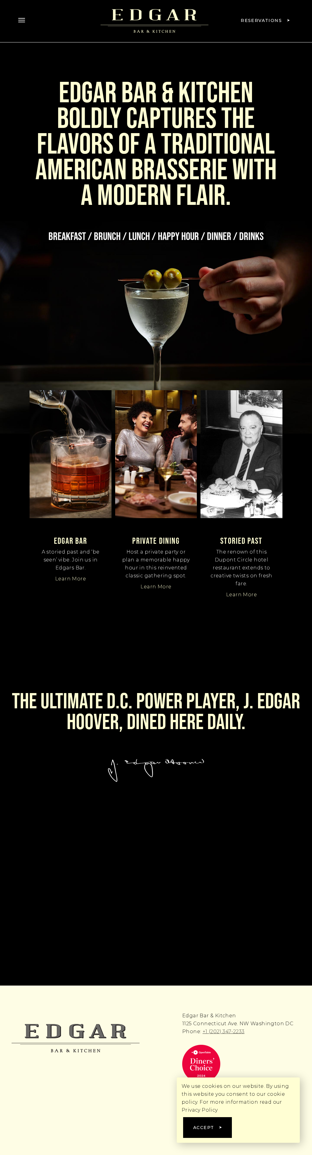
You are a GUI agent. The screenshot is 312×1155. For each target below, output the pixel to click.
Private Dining (156, 541)
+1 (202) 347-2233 (224, 1031)
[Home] (76, 1038)
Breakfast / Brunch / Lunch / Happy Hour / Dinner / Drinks (156, 236)
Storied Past (241, 541)
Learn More (70, 579)
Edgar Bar (70, 541)
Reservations (261, 20)
